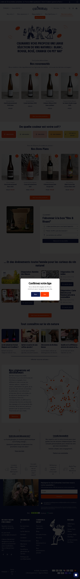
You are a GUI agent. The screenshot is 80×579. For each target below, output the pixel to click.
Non (35, 294)
